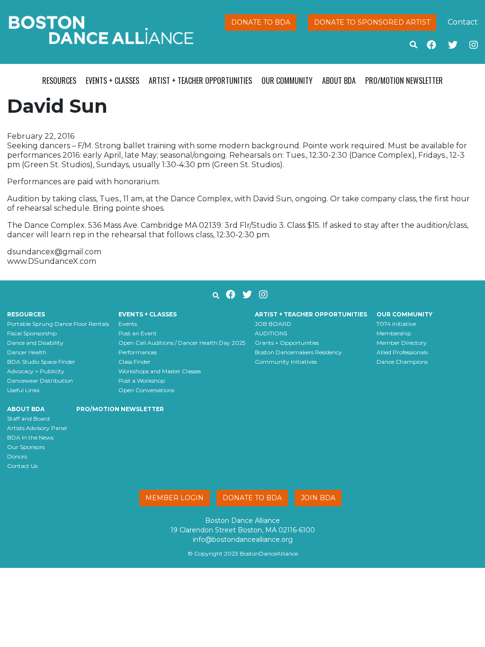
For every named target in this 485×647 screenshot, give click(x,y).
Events (127, 323)
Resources (59, 80)
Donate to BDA (260, 22)
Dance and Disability (35, 342)
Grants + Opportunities (287, 342)
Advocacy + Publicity (35, 371)
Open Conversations (146, 390)
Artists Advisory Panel (37, 427)
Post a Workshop (141, 380)
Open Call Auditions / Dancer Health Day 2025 (181, 342)
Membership (394, 333)
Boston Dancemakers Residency (298, 352)
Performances (137, 352)
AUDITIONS (271, 333)
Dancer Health (26, 352)
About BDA (339, 80)
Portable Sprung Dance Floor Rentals (58, 323)
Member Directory (402, 342)
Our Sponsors (26, 446)
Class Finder (134, 361)
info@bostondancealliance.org (243, 539)
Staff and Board (28, 418)
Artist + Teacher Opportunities (200, 80)
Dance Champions (402, 361)
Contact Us (22, 465)
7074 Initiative (396, 323)
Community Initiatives (286, 361)
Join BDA (318, 498)
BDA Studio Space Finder (41, 361)
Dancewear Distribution (40, 380)
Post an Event (137, 333)
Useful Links (23, 390)
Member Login (174, 498)
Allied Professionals (402, 352)
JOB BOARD (273, 323)
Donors (17, 456)
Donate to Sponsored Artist (372, 22)
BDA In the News (30, 437)
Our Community (287, 80)
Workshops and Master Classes (159, 371)
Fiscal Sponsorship (32, 333)
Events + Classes (112, 80)
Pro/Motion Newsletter (404, 80)
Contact (463, 22)
